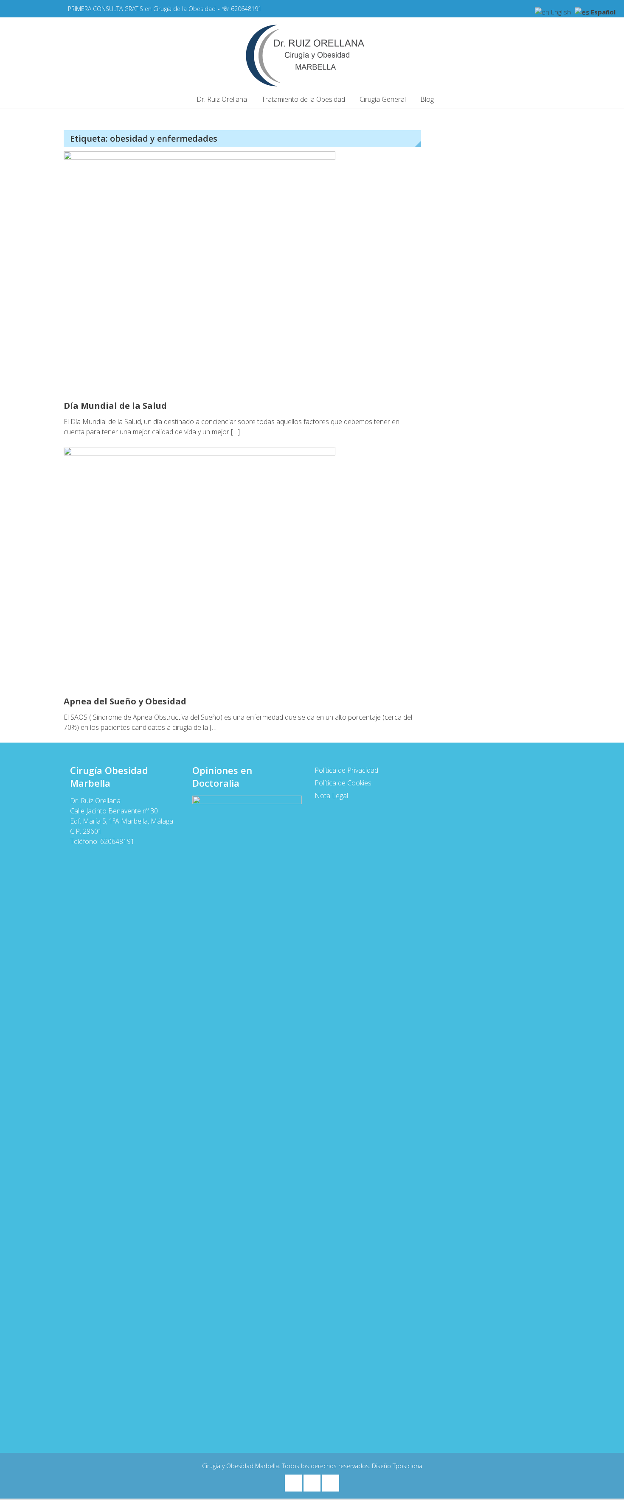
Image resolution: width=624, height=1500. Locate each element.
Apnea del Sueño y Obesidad (125, 701)
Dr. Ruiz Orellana (222, 99)
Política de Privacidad (346, 770)
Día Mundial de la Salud (115, 405)
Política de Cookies (343, 783)
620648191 (246, 9)
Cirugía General (383, 99)
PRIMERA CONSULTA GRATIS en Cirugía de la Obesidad (142, 9)
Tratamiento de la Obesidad (303, 99)
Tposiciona (407, 1466)
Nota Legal (331, 795)
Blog (427, 99)
